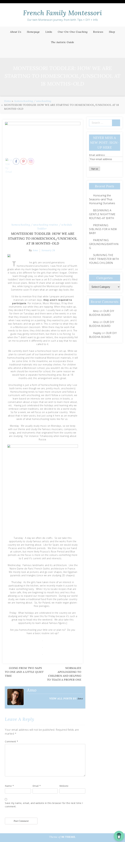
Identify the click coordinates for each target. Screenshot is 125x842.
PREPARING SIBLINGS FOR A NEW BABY (103, 229)
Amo (80, 698)
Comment (11, 741)
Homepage (33, 31)
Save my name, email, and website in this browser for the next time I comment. (44, 804)
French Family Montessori (62, 13)
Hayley (97, 333)
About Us (15, 31)
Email (37, 785)
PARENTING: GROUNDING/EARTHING (104, 244)
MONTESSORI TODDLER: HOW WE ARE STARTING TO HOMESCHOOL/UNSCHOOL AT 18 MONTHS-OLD (42, 238)
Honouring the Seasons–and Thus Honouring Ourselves (102, 199)
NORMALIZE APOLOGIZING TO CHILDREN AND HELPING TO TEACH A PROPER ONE (64, 673)
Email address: (97, 155)
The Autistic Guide (62, 42)
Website (64, 785)
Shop (112, 31)
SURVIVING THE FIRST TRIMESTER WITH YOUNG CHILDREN (104, 259)
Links (48, 31)
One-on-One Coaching (73, 31)
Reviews (98, 31)
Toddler (42, 228)
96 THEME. (68, 836)
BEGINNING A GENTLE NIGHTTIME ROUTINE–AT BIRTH (102, 214)
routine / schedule (60, 224)
